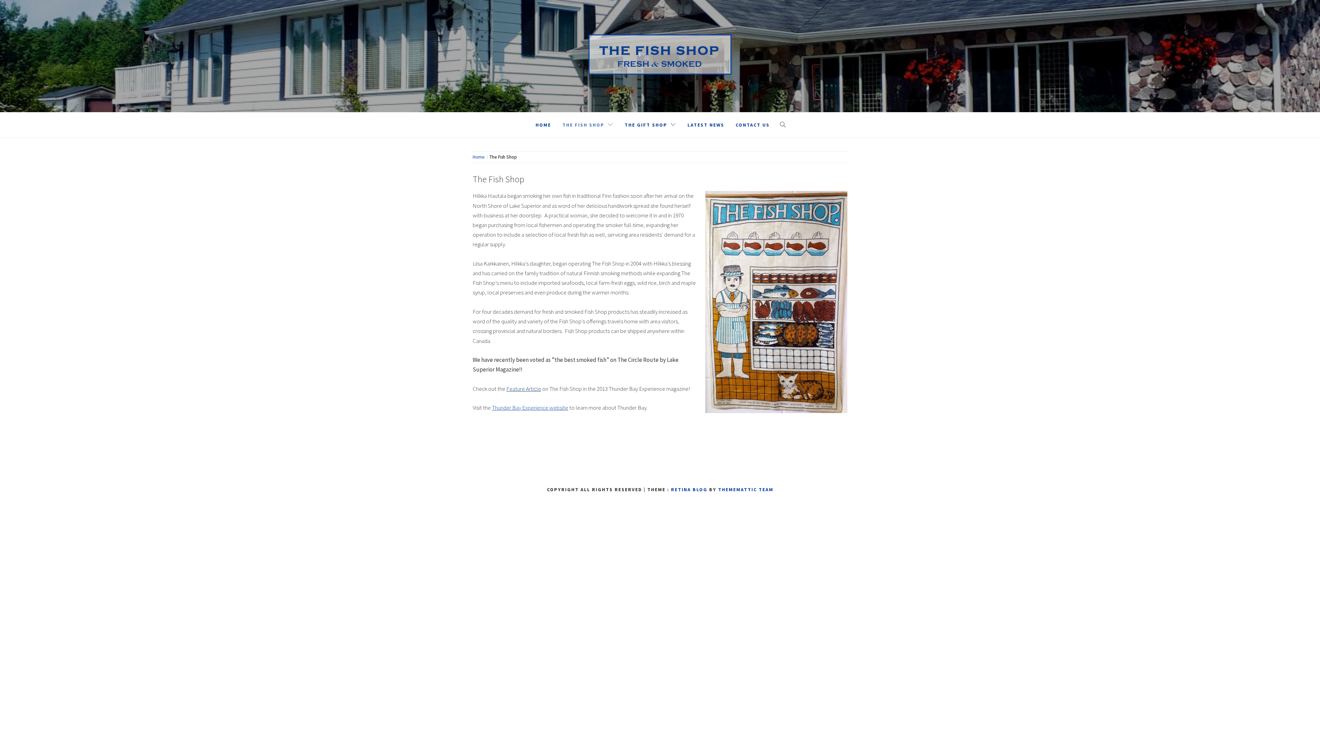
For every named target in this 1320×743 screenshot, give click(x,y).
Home (543, 125)
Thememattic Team (745, 489)
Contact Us (753, 125)
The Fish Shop (583, 125)
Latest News (706, 125)
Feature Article (523, 388)
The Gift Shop (646, 125)
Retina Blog (689, 489)
